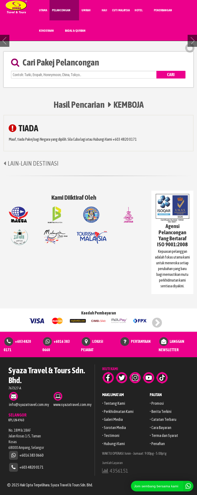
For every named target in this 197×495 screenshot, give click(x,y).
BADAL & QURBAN (75, 30)
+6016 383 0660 (31, 455)
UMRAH (86, 10)
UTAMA (43, 10)
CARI (171, 74)
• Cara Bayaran (160, 427)
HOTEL (139, 10)
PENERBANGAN (163, 10)
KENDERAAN (46, 30)
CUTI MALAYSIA (121, 10)
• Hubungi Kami (113, 443)
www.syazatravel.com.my (72, 404)
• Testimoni (110, 435)
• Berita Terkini (161, 411)
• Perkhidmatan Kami (118, 411)
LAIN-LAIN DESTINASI (33, 163)
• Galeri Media (112, 419)
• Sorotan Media (114, 427)
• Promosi (157, 403)
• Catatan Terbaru (163, 419)
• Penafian (157, 443)
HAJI (104, 10)
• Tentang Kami (113, 403)
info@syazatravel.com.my (29, 404)
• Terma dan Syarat (164, 435)
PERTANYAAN (141, 341)
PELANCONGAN (61, 10)
